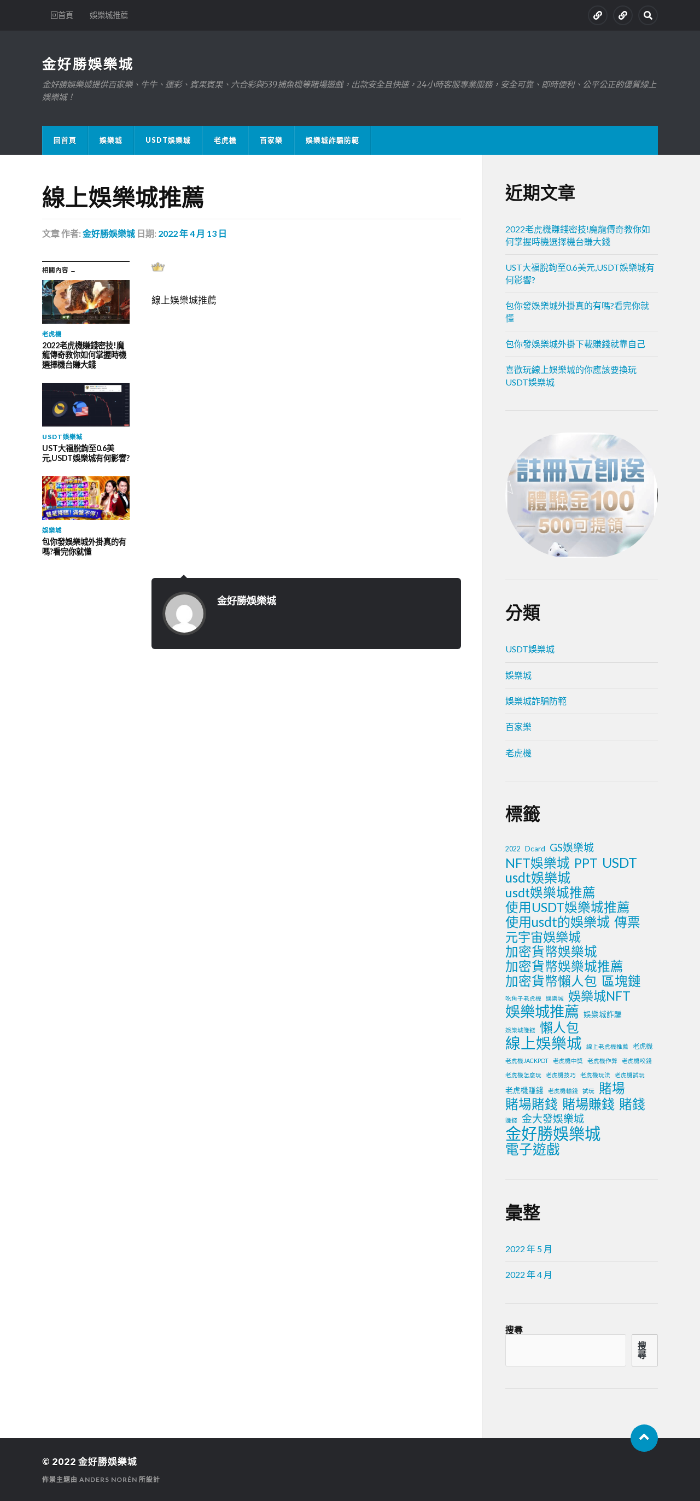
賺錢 (511, 1120)
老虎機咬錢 (637, 1060)
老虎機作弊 (602, 1060)
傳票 (627, 921)
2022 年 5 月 (528, 1248)
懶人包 (559, 1027)
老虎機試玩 (630, 1074)
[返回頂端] (644, 1438)
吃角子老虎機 (523, 998)
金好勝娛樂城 (88, 63)
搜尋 (514, 1329)
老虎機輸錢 (563, 1090)
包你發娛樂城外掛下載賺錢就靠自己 (575, 343)
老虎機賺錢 (524, 1090)
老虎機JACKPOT (527, 1060)
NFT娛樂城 (537, 862)
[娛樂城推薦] (623, 15)
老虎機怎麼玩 (523, 1074)
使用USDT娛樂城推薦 (567, 907)
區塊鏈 (621, 981)
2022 (513, 849)
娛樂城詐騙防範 (332, 140)
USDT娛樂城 (168, 140)
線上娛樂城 (543, 1043)
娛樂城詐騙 (603, 1014)
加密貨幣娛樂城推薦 (564, 966)
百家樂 (271, 140)
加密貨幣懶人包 (551, 981)
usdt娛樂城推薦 (550, 892)
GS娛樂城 (572, 847)
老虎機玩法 (595, 1074)
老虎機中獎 (568, 1060)
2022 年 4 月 (528, 1274)
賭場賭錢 (531, 1104)
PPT (586, 862)
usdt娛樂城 (537, 877)
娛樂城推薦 (109, 15)
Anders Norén (108, 1479)
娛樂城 (111, 140)
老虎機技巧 (561, 1074)
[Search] (648, 15)
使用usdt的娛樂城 (557, 921)
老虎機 (225, 140)
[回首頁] (598, 15)
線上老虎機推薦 (607, 1046)
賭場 (612, 1088)
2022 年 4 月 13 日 (192, 233)
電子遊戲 (532, 1149)
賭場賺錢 (588, 1104)
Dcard (535, 848)
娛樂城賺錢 (520, 1029)
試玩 (588, 1090)
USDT (619, 862)
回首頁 (61, 15)
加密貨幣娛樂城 (551, 951)
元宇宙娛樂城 (543, 936)
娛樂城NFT (599, 995)
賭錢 (632, 1104)
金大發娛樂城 (553, 1118)
